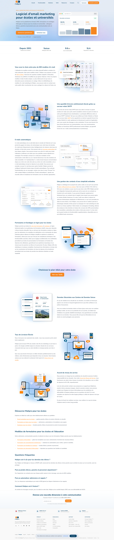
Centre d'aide (71, 519)
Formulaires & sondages (42, 529)
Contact (86, 524)
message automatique (49, 149)
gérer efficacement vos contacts (67, 187)
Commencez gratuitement (25, 32)
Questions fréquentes (73, 521)
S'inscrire (68, 501)
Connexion (84, 3)
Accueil (33, 2)
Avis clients (87, 526)
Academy (54, 521)
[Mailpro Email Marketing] (17, 518)
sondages (47, 226)
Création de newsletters (41, 522)
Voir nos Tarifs (57, 275)
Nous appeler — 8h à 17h (74, 524)
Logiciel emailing (40, 521)
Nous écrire (71, 522)
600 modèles (20, 74)
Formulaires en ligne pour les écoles (27, 422)
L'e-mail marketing (56, 526)
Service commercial (88, 522)
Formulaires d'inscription (24, 440)
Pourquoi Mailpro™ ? (89, 519)
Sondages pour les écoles (24, 425)
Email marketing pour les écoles (26, 419)
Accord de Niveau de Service (87, 378)
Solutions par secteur (41, 519)
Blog (54, 519)
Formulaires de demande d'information (27, 448)
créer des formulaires (37, 226)
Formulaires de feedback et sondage (27, 445)
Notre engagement (88, 521)
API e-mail (39, 528)
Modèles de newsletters (42, 524)
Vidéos (54, 524)
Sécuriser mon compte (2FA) (74, 526)
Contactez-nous (41, 33)
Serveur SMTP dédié (41, 526)
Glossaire (55, 522)
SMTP (69, 118)
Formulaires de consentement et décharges (29, 442)
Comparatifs (55, 528)
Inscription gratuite (93, 2)
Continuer (73, 535)
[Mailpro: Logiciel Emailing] (18, 3)
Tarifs (57, 2)
